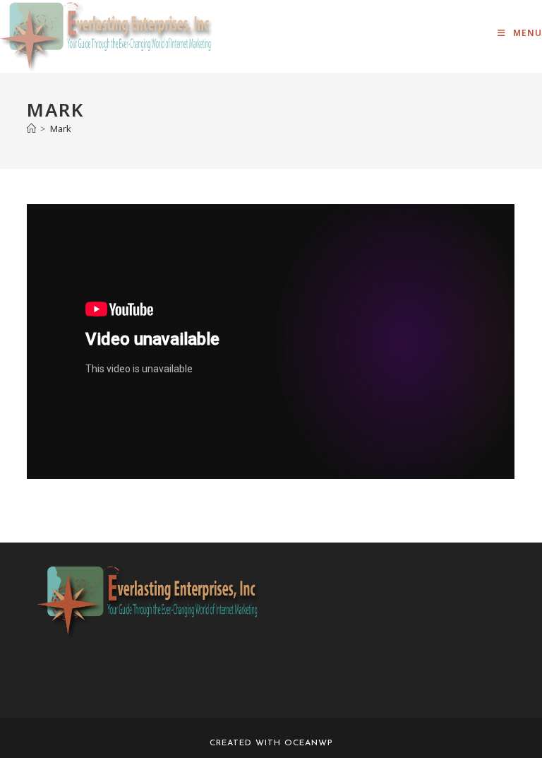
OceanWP (308, 743)
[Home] (31, 128)
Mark (60, 128)
